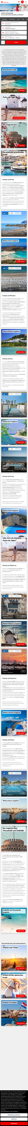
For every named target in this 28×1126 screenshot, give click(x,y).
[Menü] (26, 2)
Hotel (18, 19)
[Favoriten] (18, 2)
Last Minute (12, 19)
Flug (23, 19)
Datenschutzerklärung (5, 1111)
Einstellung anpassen (14, 1115)
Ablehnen (14, 1119)
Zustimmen (14, 1123)
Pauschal (4, 19)
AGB (11, 1111)
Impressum (15, 1111)
